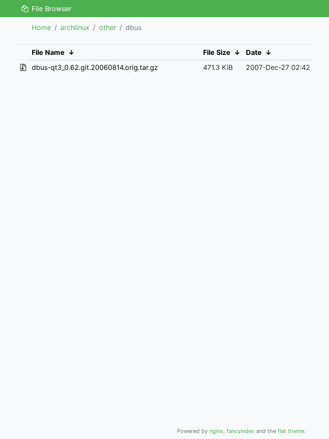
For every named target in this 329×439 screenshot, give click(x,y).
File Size (216, 52)
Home (41, 27)
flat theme (291, 431)
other (107, 27)
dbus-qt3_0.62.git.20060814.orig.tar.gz (95, 67)
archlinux (75, 27)
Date (254, 52)
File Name (48, 52)
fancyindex (240, 431)
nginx (216, 431)
